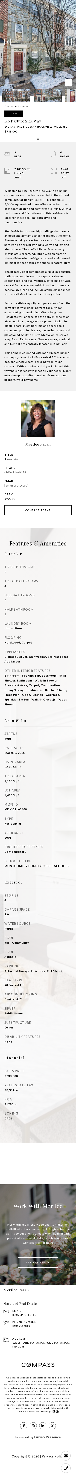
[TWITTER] (52, 1425)
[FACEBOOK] (23, 1425)
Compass (11, 1377)
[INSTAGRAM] (33, 1425)
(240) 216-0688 (15, 472)
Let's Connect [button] (38, 1262)
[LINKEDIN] (42, 1425)
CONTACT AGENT (38, 510)
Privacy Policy (53, 1456)
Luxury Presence (47, 1437)
